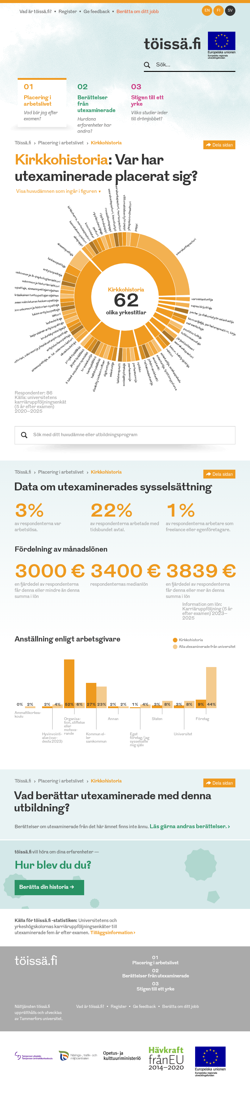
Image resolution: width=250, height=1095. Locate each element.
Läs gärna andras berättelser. (188, 827)
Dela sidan (222, 145)
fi (218, 10)
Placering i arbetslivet (61, 143)
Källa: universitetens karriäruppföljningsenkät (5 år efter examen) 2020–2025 (40, 405)
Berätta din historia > (46, 887)
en (207, 10)
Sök (150, 65)
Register (68, 12)
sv (230, 10)
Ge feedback (97, 12)
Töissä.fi (23, 143)
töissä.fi (172, 45)
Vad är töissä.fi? (36, 12)
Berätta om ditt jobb (137, 12)
